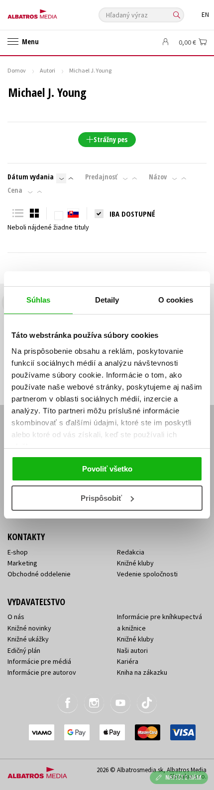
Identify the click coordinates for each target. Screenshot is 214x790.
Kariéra (127, 661)
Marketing (22, 562)
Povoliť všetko (107, 469)
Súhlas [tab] (38, 300)
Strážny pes (110, 139)
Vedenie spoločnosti (147, 573)
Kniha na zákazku (142, 672)
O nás (15, 616)
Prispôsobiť (101, 498)
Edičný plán (23, 650)
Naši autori (132, 650)
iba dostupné (132, 214)
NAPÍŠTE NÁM (183, 777)
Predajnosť (101, 176)
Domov (16, 70)
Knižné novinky (29, 628)
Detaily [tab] (107, 300)
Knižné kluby (135, 562)
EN (205, 14)
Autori (47, 70)
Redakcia (130, 552)
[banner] (52, 11)
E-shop (17, 552)
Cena (14, 190)
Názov (158, 176)
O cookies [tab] (176, 300)
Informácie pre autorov (41, 672)
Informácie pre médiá (39, 661)
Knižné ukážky (28, 638)
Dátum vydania (30, 176)
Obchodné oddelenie (39, 573)
